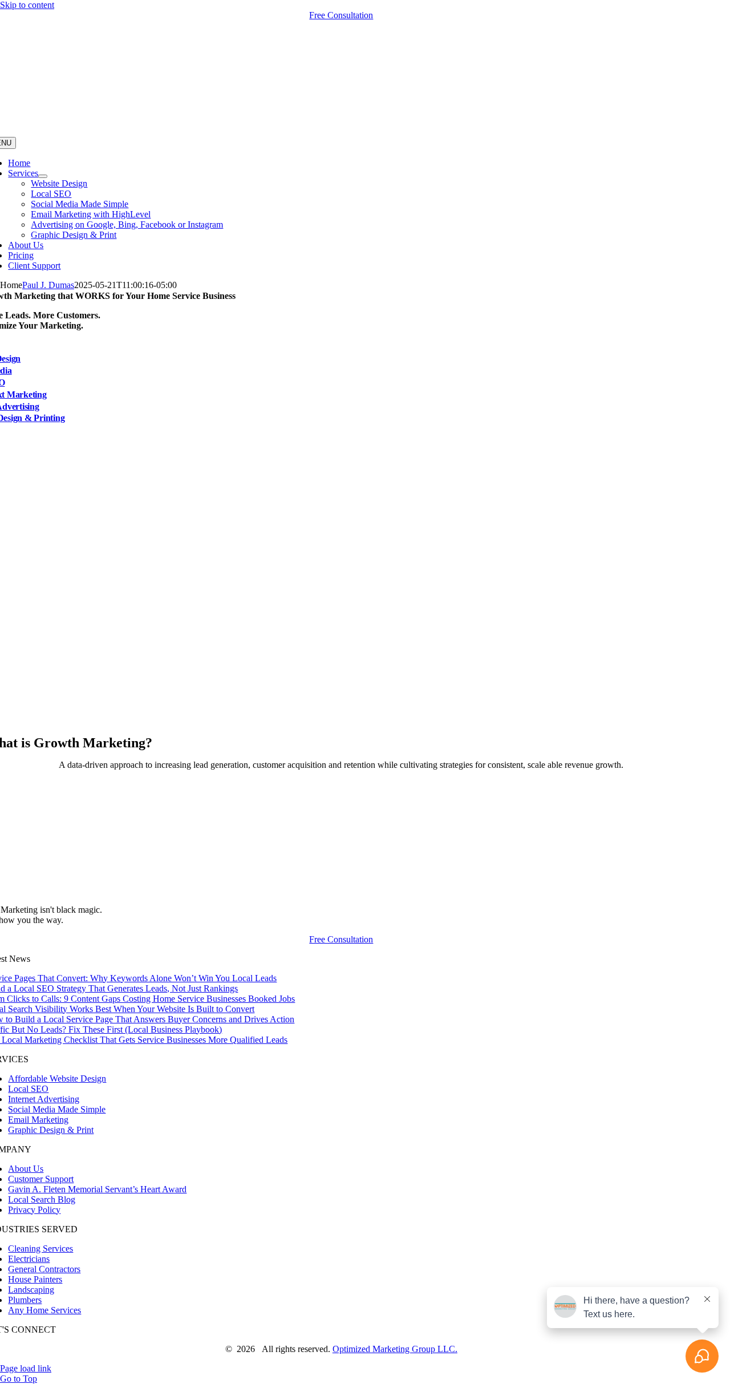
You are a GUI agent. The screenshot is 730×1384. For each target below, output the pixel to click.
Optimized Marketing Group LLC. (394, 1349)
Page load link (25, 1368)
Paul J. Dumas (48, 285)
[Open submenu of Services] (42, 176)
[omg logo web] (341, 131)
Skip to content (27, 5)
